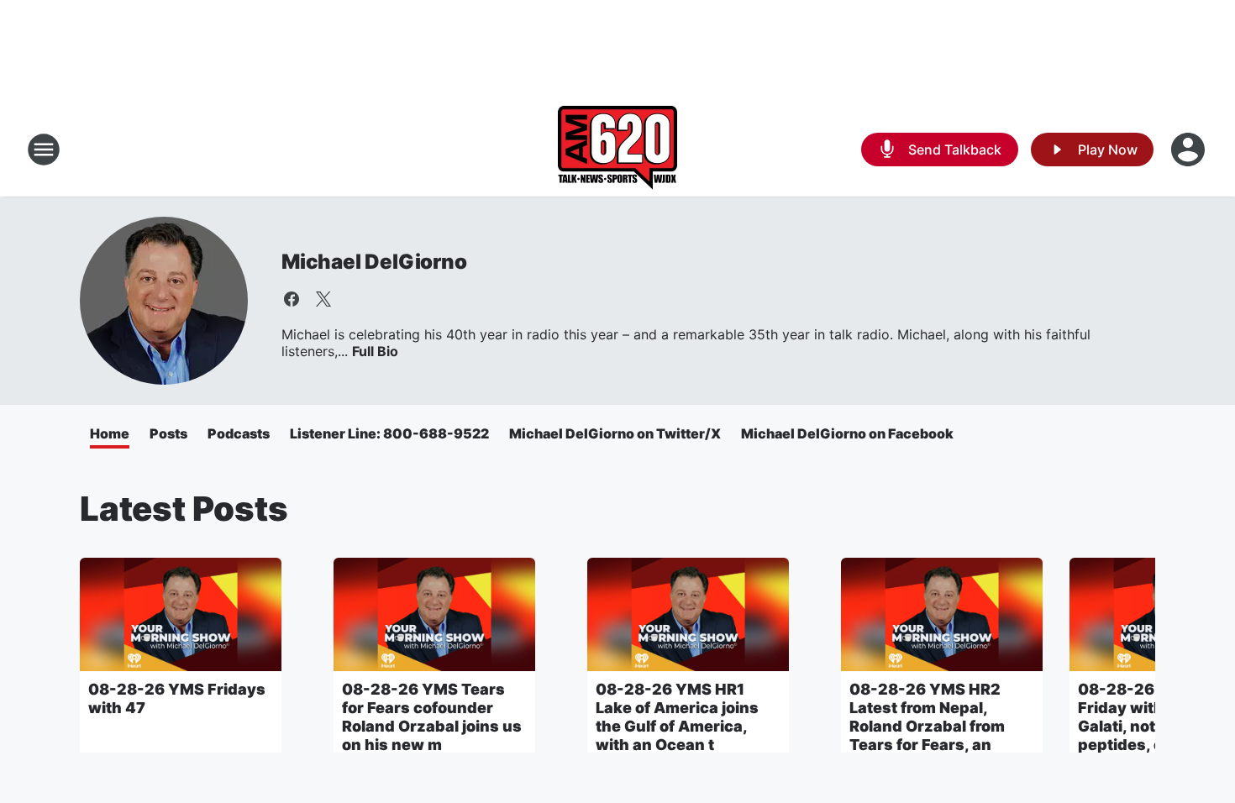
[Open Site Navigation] (43, 149)
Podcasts (239, 433)
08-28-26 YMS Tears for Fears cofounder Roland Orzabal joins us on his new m (432, 716)
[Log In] (1189, 149)
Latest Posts (184, 508)
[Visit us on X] (323, 299)
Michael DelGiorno (374, 261)
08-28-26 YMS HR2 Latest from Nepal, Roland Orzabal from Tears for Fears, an (927, 716)
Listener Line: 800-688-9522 (389, 433)
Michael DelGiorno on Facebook (847, 433)
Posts (168, 433)
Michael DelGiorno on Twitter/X (615, 433)
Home (109, 433)
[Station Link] (617, 149)
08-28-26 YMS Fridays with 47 (176, 698)
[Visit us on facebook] (291, 299)
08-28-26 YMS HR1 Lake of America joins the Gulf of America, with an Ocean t (677, 716)
